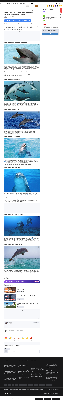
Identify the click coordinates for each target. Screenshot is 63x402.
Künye (41, 389)
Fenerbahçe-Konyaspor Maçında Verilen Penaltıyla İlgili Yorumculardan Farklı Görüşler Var (10, 376)
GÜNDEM (12, 3)
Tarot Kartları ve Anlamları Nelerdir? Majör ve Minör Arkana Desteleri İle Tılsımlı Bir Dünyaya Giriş (52, 363)
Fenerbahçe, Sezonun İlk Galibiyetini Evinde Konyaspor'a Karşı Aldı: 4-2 (50, 18)
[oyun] (57, 6)
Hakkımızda (6, 389)
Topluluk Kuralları (19, 389)
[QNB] (47, 6)
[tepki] (5, 338)
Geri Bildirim (10, 389)
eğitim (5, 161)
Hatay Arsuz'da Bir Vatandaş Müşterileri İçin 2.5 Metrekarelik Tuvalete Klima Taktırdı (50, 14)
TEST (3, 3)
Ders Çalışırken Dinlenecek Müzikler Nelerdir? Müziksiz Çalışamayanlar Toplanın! (51, 370)
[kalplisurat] (61, 6)
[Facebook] (51, 389)
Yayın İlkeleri (38, 389)
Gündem (44, 24)
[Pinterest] (58, 389)
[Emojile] (55, 6)
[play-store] (50, 394)
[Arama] (56, 3)
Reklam (23, 389)
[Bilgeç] (51, 6)
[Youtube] (56, 389)
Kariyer (28, 389)
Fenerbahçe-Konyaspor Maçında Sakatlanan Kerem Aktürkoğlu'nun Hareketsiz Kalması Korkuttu (50, 22)
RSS (43, 389)
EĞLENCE (16, 3)
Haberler (5, 10)
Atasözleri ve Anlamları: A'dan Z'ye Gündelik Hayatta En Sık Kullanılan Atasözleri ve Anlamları (36, 377)
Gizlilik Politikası (14, 389)
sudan (13, 270)
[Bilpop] (53, 6)
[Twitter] (53, 389)
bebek (32, 238)
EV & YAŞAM (8, 3)
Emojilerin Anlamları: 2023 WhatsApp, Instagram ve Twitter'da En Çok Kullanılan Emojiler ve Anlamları (37, 374)
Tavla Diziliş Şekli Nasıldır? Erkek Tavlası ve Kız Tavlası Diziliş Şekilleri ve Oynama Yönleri (37, 380)
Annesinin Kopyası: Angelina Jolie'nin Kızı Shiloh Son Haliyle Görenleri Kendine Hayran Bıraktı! (24, 375)
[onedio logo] (31, 3)
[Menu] (1, 3)
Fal (27, 194)
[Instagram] (49, 389)
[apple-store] (44, 394)
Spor (43, 20)
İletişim (26, 389)
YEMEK (21, 3)
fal (8, 29)
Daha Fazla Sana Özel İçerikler (50, 33)
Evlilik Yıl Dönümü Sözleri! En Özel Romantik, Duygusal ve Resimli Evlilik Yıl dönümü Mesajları (37, 367)
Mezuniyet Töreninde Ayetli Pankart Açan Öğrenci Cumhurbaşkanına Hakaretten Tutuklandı (23, 363)
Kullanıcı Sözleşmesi (33, 389)
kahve (34, 26)
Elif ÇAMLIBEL (11, 16)
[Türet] (49, 6)
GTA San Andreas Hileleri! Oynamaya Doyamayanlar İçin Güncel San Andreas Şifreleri (51, 378)
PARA (24, 3)
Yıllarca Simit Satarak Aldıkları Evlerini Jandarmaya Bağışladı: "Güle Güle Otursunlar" (50, 27)
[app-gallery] (56, 394)
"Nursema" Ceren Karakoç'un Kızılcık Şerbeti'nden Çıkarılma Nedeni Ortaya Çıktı (23, 371)
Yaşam (9, 10)
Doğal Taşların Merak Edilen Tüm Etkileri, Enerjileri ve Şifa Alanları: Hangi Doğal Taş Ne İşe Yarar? (37, 372)
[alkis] (59, 6)
